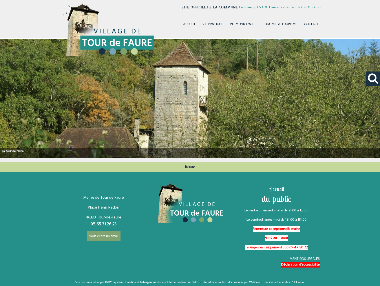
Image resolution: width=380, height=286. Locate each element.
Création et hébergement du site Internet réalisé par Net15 (162, 282)
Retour (190, 167)
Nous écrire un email (103, 236)
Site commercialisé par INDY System (99, 282)
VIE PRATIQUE (212, 24)
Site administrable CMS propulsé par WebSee (231, 282)
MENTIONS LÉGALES (305, 259)
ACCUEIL (189, 24)
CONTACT (311, 24)
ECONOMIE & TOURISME (279, 24)
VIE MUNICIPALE (242, 24)
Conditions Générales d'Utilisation (284, 282)
